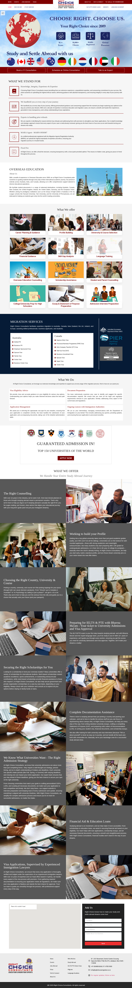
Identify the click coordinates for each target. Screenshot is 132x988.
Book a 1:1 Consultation (26, 70)
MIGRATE (106, 7)
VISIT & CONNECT (98, 2)
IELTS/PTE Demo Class (94, 7)
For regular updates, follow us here (102, 975)
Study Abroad (29, 7)
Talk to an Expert (105, 70)
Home (10, 7)
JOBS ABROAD (26, 2)
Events (16, 2)
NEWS (9, 2)
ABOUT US (88, 2)
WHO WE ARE (18, 7)
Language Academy (117, 7)
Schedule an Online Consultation (66, 70)
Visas (34, 2)
